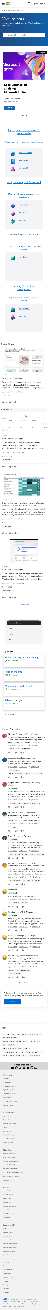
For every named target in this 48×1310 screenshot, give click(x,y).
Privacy (25, 1301)
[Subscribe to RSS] (32, 1067)
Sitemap (5, 1301)
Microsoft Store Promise (9, 1139)
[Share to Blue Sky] (28, 1067)
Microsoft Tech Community (10, 1243)
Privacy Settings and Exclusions (20, 836)
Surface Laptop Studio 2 (9, 1086)
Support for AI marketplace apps (12, 1240)
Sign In (42, 3)
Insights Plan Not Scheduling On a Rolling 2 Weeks (24, 784)
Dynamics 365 (7, 1198)
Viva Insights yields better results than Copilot (25, 956)
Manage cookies (34, 1301)
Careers (5, 1266)
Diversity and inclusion (9, 1285)
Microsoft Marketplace (9, 1247)
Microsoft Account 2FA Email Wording (23, 734)
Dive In (9, 107)
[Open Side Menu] (3, 3)
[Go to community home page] (8, 3)
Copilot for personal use (9, 1094)
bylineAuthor (12, 745)
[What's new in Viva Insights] (24, 360)
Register (35, 3)
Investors (5, 1281)
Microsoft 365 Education (10, 1165)
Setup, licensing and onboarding (21, 657)
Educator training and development (13, 1172)
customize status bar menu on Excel (22, 758)
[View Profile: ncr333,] (4, 784)
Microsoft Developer (8, 1232)
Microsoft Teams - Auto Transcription (22, 812)
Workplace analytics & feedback (14, 10)
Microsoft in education (9, 1153)
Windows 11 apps (8, 1105)
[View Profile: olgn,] (4, 736)
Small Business (7, 1217)
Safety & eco (25, 1304)
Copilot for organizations (10, 1090)
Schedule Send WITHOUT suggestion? (22, 912)
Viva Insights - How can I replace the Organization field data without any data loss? (26, 864)
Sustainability (6, 1292)
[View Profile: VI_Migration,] (4, 891)
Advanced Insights (14, 700)
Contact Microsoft (15, 1301)
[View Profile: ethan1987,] (4, 759)
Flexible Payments (8, 1142)
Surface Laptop (7, 1082)
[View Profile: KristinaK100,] (4, 957)
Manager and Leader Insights (19, 685)
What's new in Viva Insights (12, 378)
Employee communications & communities (24, 131)
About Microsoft (7, 1270)
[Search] (29, 3)
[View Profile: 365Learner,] (4, 865)
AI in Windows (7, 1097)
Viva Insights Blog (18, 392)
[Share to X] (20, 1067)
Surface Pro (6, 1078)
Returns (5, 1127)
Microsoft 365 (7, 1202)
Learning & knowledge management (24, 287)
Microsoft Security (8, 1195)
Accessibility (6, 1288)
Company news (7, 1273)
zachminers (6, 392)
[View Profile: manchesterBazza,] (4, 814)
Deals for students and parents (11, 1176)
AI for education (7, 1180)
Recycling (34, 1304)
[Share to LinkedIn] (12, 1067)
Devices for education (9, 1157)
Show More (25, 605)
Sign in (12, 1001)
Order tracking (7, 1131)
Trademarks (16, 1304)
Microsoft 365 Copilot (9, 1214)
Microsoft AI (6, 1191)
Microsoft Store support (9, 1123)
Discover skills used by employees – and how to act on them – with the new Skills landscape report (23, 504)
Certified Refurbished (9, 1135)
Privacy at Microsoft (8, 1277)
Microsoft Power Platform (10, 1206)
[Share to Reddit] (24, 1067)
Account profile (7, 1116)
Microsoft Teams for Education (11, 1161)
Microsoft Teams (7, 1210)
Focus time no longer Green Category (22, 935)
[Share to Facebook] (16, 1067)
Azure (4, 1228)
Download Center (8, 1120)
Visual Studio (6, 1255)
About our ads (7, 1306)
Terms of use (6, 1304)
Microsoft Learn (7, 1236)
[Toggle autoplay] (26, 115)
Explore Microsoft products (10, 1101)
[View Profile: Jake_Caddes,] (4, 838)
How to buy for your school (10, 1168)
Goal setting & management (24, 234)
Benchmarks (12, 890)
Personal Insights (13, 671)
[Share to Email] (35, 1067)
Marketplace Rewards (9, 1251)
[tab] (22, 115)
